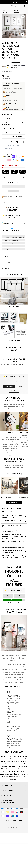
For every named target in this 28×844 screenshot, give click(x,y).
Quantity (5, 177)
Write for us (5, 841)
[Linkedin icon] (10, 828)
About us (4, 793)
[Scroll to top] (25, 836)
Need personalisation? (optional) (13, 142)
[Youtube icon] (12, 828)
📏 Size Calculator (8, 386)
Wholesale (5, 838)
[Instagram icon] (7, 828)
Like (8, 596)
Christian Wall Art (16, 62)
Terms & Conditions (7, 832)
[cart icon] (25, 6)
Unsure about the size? (8, 835)
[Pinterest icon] (2, 828)
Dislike (19, 596)
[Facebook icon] (4, 828)
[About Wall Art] (14, 6)
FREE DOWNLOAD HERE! (14, 686)
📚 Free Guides (14, 390)
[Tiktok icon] (15, 828)
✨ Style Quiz (20, 386)
